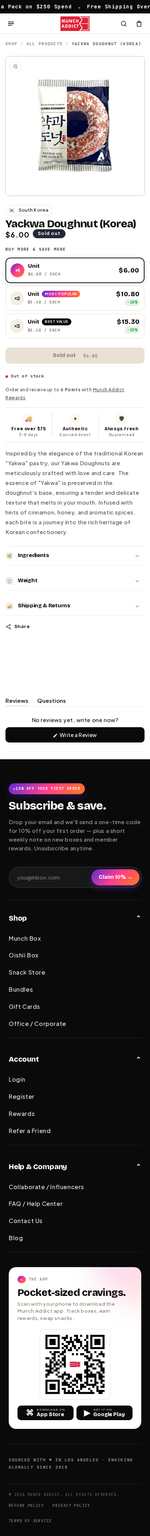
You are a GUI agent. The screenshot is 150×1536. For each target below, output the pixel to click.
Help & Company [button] (38, 1166)
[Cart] (139, 23)
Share (21, 627)
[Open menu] (11, 23)
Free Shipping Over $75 (107, 6)
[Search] (124, 23)
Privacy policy (71, 1505)
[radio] (75, 270)
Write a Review (89, 736)
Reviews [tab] (16, 701)
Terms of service (30, 1521)
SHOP (11, 43)
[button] (75, 555)
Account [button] (24, 1059)
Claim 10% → (115, 877)
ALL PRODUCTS (45, 43)
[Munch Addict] (75, 23)
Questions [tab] (51, 701)
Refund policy (26, 1505)
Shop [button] (18, 918)
